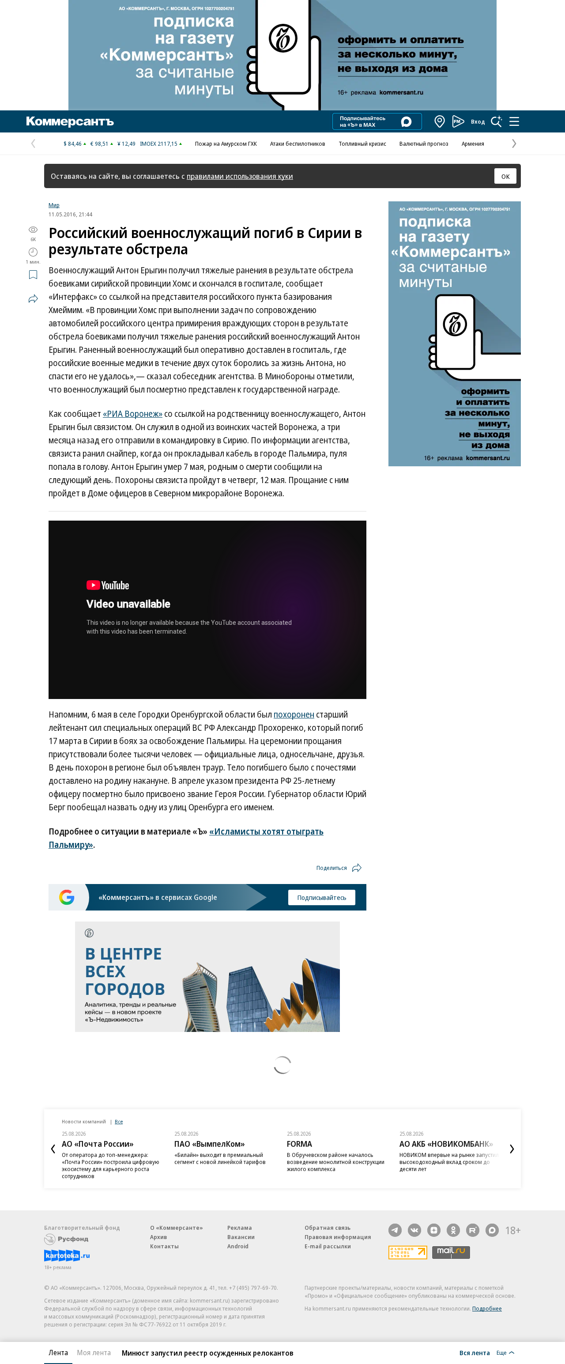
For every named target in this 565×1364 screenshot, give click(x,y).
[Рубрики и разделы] (514, 121)
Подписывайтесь (322, 897)
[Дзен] (434, 1230)
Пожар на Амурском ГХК (226, 143)
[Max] (492, 1230)
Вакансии (241, 1237)
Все (119, 1121)
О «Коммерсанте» (176, 1228)
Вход (478, 121)
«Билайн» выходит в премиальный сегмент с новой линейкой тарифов (107, 1158)
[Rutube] (472, 1230)
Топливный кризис (362, 143)
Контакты (164, 1246)
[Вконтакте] (414, 1230)
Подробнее (487, 1308)
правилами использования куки (240, 176)
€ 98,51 (99, 143)
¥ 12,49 (126, 143)
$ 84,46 (73, 143)
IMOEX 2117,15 (158, 143)
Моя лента (94, 1352)
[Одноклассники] (453, 1230)
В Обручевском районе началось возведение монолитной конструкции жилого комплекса (223, 1162)
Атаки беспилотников (297, 143)
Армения (473, 143)
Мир (54, 205)
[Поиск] (496, 121)
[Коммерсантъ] (70, 121)
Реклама (239, 1228)
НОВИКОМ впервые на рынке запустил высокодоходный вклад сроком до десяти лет (336, 1162)
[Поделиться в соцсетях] (33, 298)
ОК (505, 176)
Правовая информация (338, 1237)
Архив (158, 1237)
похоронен (294, 714)
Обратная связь (327, 1228)
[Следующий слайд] (512, 1149)
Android (238, 1246)
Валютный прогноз (423, 143)
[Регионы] (440, 121)
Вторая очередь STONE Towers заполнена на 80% (439, 1158)
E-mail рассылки (328, 1246)
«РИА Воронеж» (132, 413)
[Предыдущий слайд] (53, 1149)
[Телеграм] (395, 1230)
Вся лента (475, 1352)
